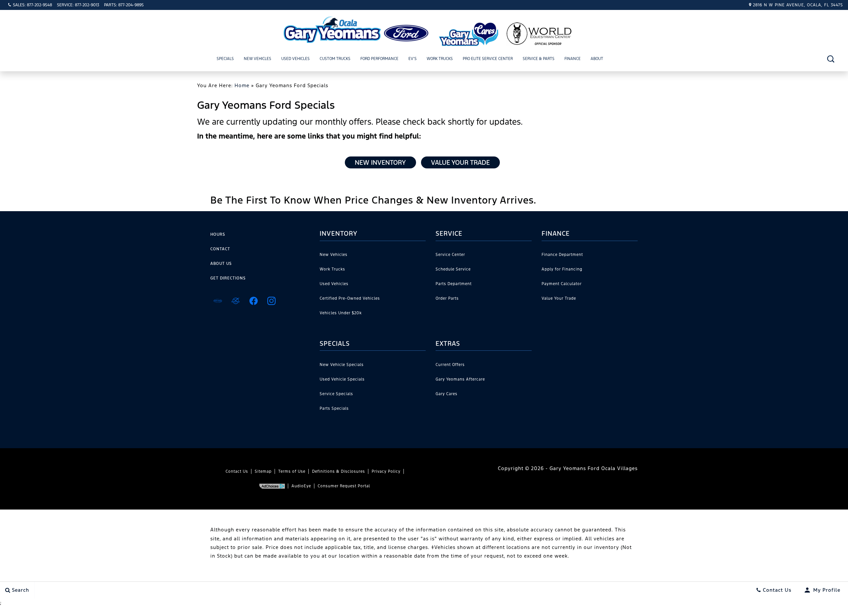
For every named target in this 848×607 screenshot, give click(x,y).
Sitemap (263, 471)
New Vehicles (257, 58)
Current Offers (450, 364)
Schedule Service (453, 269)
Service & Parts (539, 58)
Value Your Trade (460, 162)
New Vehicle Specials (342, 364)
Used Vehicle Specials (342, 379)
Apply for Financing (562, 269)
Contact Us (237, 471)
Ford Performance (379, 58)
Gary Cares (446, 394)
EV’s (412, 58)
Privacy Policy (386, 471)
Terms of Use (291, 471)
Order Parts (447, 298)
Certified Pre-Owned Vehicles (350, 298)
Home (242, 85)
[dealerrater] (235, 300)
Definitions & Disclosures (338, 471)
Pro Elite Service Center (488, 58)
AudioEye (301, 486)
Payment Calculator (562, 283)
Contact (220, 249)
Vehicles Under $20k (341, 313)
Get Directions (228, 278)
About (597, 58)
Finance (572, 58)
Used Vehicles (295, 58)
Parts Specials (334, 408)
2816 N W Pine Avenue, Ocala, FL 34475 (798, 4)
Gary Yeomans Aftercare (460, 379)
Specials (225, 58)
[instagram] (271, 300)
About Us (221, 263)
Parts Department (454, 283)
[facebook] (253, 300)
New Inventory (380, 162)
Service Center (450, 254)
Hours (217, 234)
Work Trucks (440, 58)
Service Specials (336, 394)
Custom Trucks (335, 58)
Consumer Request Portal (344, 486)
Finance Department (562, 254)
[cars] (217, 300)
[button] (830, 58)
